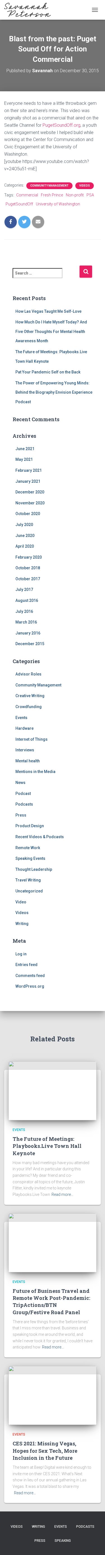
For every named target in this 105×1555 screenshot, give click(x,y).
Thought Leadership (33, 869)
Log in (21, 954)
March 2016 (26, 622)
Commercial (27, 195)
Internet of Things (31, 739)
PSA (90, 195)
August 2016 (26, 600)
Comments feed (30, 975)
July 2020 (24, 524)
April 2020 (24, 546)
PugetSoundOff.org (61, 125)
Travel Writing (28, 880)
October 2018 (27, 568)
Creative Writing (30, 695)
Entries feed (26, 964)
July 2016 (24, 611)
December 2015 (29, 644)
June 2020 (24, 535)
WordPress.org (29, 986)
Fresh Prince (52, 195)
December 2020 (29, 492)
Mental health (27, 761)
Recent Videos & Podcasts (39, 837)
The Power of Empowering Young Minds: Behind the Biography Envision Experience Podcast (53, 392)
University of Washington (58, 204)
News (20, 782)
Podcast (23, 793)
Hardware (24, 728)
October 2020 (27, 513)
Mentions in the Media (35, 771)
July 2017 (24, 589)
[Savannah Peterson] (29, 10)
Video (20, 902)
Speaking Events (30, 858)
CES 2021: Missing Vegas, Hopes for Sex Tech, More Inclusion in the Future (45, 1450)
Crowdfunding (28, 706)
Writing (22, 923)
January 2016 (27, 633)
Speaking (63, 1541)
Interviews (24, 750)
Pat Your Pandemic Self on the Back (47, 372)
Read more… (62, 1194)
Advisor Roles (28, 674)
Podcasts (24, 804)
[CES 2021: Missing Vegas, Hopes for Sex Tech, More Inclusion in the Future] (52, 1395)
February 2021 (28, 470)
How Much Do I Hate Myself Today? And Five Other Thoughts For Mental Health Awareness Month (51, 331)
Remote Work (27, 847)
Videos (84, 185)
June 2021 (24, 448)
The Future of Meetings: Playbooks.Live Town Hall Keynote (47, 1145)
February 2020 (28, 557)
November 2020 (30, 503)
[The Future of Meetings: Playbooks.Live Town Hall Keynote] (52, 1090)
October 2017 (27, 579)
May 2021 (24, 459)
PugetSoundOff (19, 204)
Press (20, 815)
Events (21, 717)
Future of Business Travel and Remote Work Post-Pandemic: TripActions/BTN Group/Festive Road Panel (51, 1301)
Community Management (49, 185)
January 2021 (27, 481)
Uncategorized (29, 891)
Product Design (29, 826)
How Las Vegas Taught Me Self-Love (48, 311)
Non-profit (75, 195)
